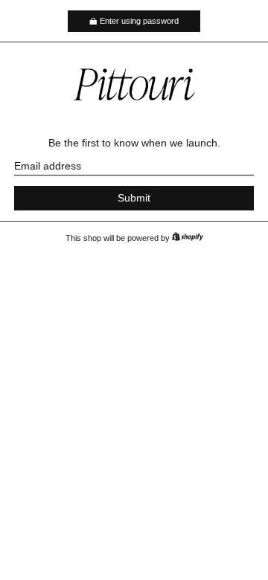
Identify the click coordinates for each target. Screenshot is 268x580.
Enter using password (139, 20)
